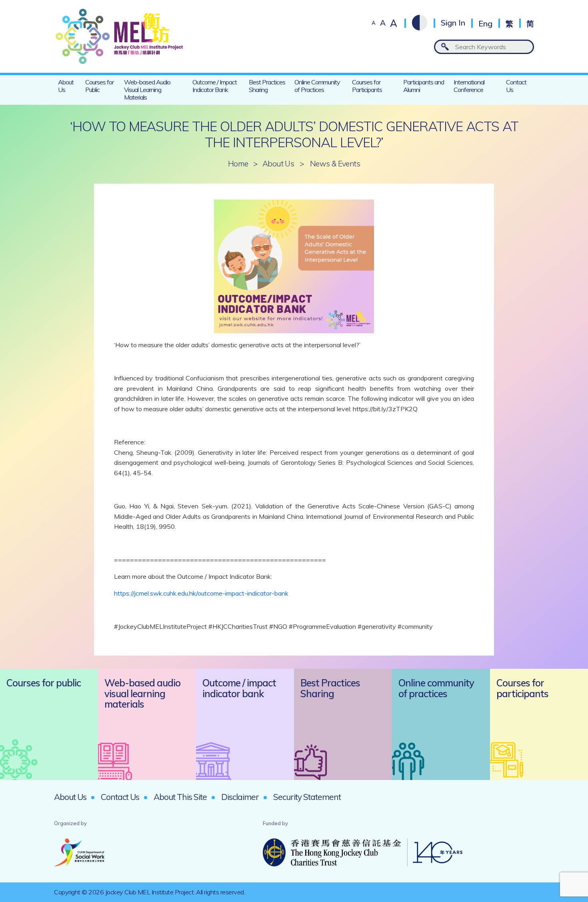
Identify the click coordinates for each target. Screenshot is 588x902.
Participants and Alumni (423, 86)
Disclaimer (240, 797)
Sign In (453, 23)
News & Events (335, 164)
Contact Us (516, 86)
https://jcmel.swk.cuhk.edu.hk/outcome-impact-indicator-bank (201, 593)
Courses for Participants (367, 86)
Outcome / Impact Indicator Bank (214, 86)
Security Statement (307, 797)
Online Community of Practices (317, 86)
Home (238, 164)
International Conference (469, 86)
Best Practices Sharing (267, 86)
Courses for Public (99, 86)
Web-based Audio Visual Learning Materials (147, 89)
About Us (66, 86)
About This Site (180, 797)
